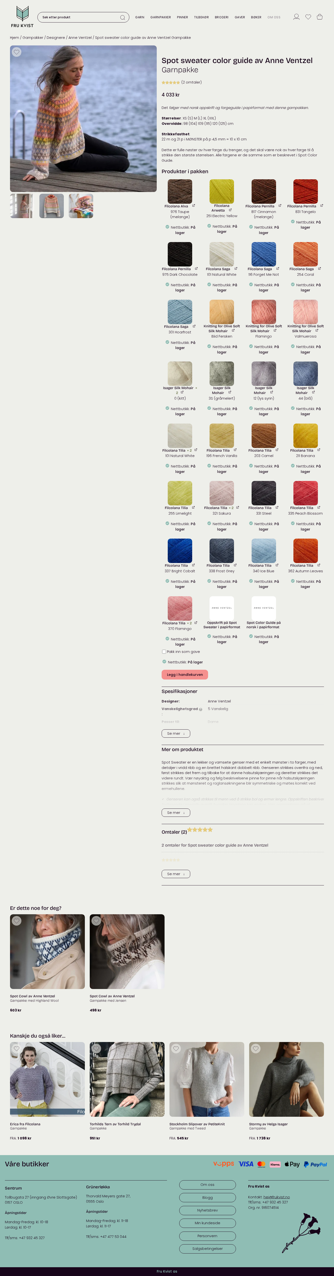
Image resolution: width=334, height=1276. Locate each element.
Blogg (207, 1197)
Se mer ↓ (176, 733)
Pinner (182, 17)
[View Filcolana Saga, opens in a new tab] (236, 268)
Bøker (256, 17)
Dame (213, 721)
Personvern (207, 1235)
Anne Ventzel (80, 37)
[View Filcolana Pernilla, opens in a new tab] (280, 205)
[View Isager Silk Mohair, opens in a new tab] (182, 392)
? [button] (200, 709)
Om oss (274, 17)
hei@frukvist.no (277, 1197)
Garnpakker (160, 17)
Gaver (240, 17)
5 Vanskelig (218, 708)
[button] (180, 191)
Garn (139, 17)
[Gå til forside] (22, 28)
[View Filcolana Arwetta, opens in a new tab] (230, 210)
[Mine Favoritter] (308, 17)
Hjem (14, 37)
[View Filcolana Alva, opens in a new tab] (194, 205)
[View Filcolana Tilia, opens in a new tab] (196, 450)
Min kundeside (207, 1223)
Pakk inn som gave (183, 651)
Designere (56, 37)
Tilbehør (201, 17)
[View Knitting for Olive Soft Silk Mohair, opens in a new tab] (233, 330)
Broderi (222, 17)
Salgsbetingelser (207, 1248)
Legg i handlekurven (185, 674)
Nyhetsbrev (207, 1210)
